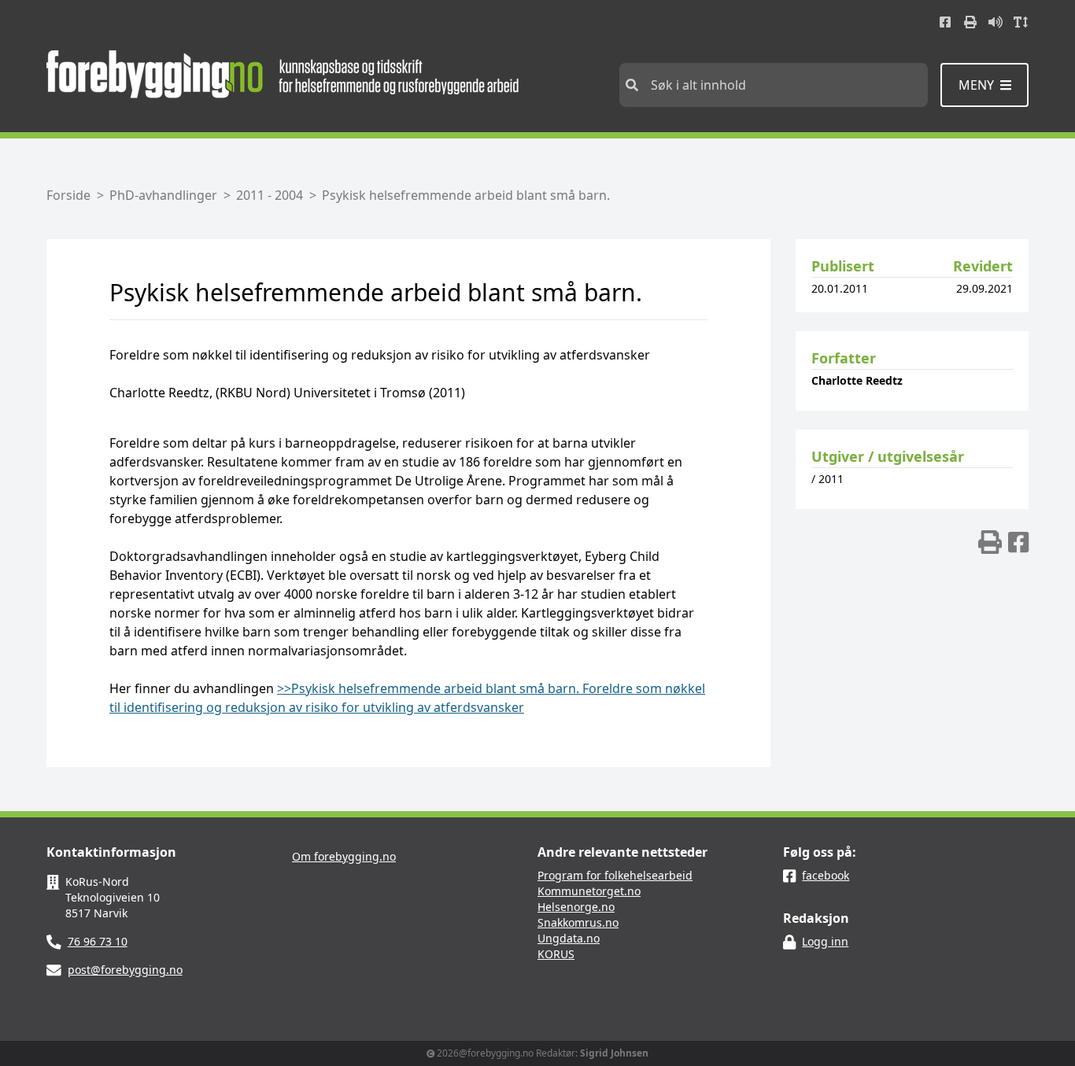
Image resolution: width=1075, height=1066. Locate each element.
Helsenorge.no (576, 906)
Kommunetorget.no (589, 890)
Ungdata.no (569, 938)
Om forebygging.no (344, 856)
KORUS (556, 953)
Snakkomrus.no (578, 922)
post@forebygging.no (125, 969)
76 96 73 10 (97, 941)
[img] (990, 542)
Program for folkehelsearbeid (615, 875)
